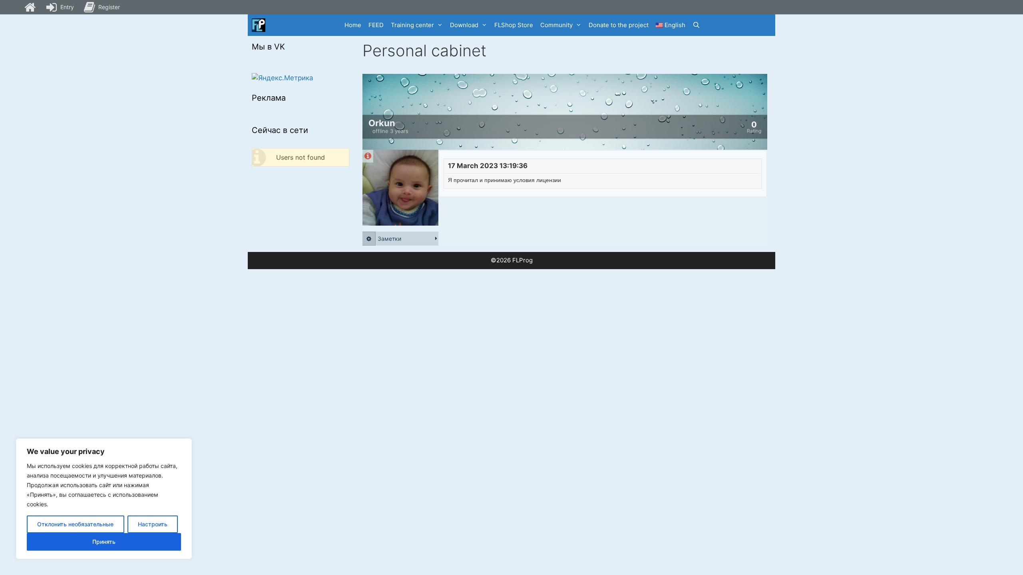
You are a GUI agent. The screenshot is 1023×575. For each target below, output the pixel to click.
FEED (376, 25)
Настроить (152, 524)
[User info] (367, 156)
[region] (104, 498)
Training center (412, 25)
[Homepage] (30, 7)
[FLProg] (258, 25)
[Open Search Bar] (696, 25)
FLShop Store (513, 25)
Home (352, 25)
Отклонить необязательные (75, 524)
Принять (103, 541)
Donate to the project (619, 25)
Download (464, 25)
